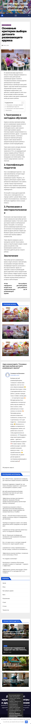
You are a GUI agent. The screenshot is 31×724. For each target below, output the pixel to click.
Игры (4, 587)
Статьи (4, 606)
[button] (28, 15)
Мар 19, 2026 (8, 684)
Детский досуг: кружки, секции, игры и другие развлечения (15, 6)
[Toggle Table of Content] (22, 103)
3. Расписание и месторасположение (15, 108)
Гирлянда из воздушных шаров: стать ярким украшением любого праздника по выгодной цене (15, 524)
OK (26, 721)
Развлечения (6, 598)
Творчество (6, 610)
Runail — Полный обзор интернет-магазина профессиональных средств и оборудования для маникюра (15, 517)
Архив (4, 583)
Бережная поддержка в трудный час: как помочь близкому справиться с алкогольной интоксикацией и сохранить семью (15, 486)
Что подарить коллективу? (10, 558)
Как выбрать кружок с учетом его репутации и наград (14, 335)
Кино (4, 594)
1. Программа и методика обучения (14, 105)
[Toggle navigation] (16, 15)
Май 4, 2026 (8, 636)
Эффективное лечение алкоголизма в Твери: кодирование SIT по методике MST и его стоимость (15, 571)
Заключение (9, 110)
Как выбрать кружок (8, 313)
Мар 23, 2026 (8, 668)
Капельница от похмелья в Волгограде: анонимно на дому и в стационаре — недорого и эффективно (15, 564)
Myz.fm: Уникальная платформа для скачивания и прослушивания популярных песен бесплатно (14, 537)
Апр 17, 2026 (8, 652)
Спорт (4, 602)
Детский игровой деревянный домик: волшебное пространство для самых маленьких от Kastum (13, 493)
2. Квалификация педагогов (12, 106)
